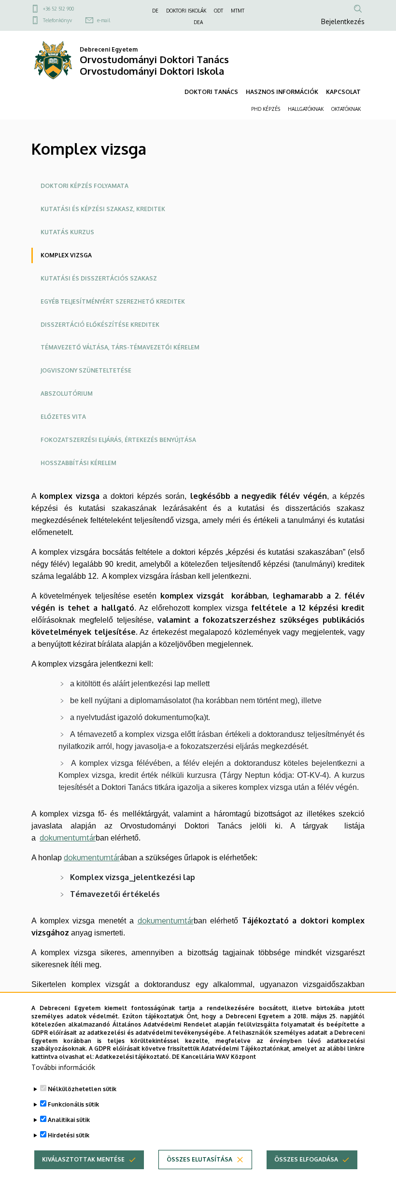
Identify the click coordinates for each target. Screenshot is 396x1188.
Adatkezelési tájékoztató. (132, 1056)
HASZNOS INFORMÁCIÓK (282, 91)
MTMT (237, 10)
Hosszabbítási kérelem (78, 463)
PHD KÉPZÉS (265, 109)
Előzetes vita (63, 416)
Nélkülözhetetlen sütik (82, 1089)
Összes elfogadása (306, 1159)
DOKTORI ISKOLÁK (186, 10)
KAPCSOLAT (343, 91)
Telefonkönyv (57, 20)
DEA (198, 22)
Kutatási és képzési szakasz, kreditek (103, 209)
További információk (63, 1067)
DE (155, 10)
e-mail (103, 20)
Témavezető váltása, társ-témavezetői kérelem (120, 347)
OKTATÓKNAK (346, 109)
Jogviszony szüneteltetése (86, 370)
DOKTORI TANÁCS (211, 91)
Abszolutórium (67, 393)
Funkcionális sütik (73, 1104)
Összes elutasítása (199, 1159)
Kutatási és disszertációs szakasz (99, 278)
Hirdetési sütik (68, 1135)
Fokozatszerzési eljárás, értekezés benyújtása (118, 439)
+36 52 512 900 (58, 9)
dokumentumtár (68, 837)
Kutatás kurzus (67, 232)
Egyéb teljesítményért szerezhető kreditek (113, 301)
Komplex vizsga (66, 255)
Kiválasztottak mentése (83, 1159)
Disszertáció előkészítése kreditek (100, 324)
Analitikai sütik (69, 1119)
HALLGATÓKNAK (306, 109)
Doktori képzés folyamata (84, 185)
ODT (218, 10)
